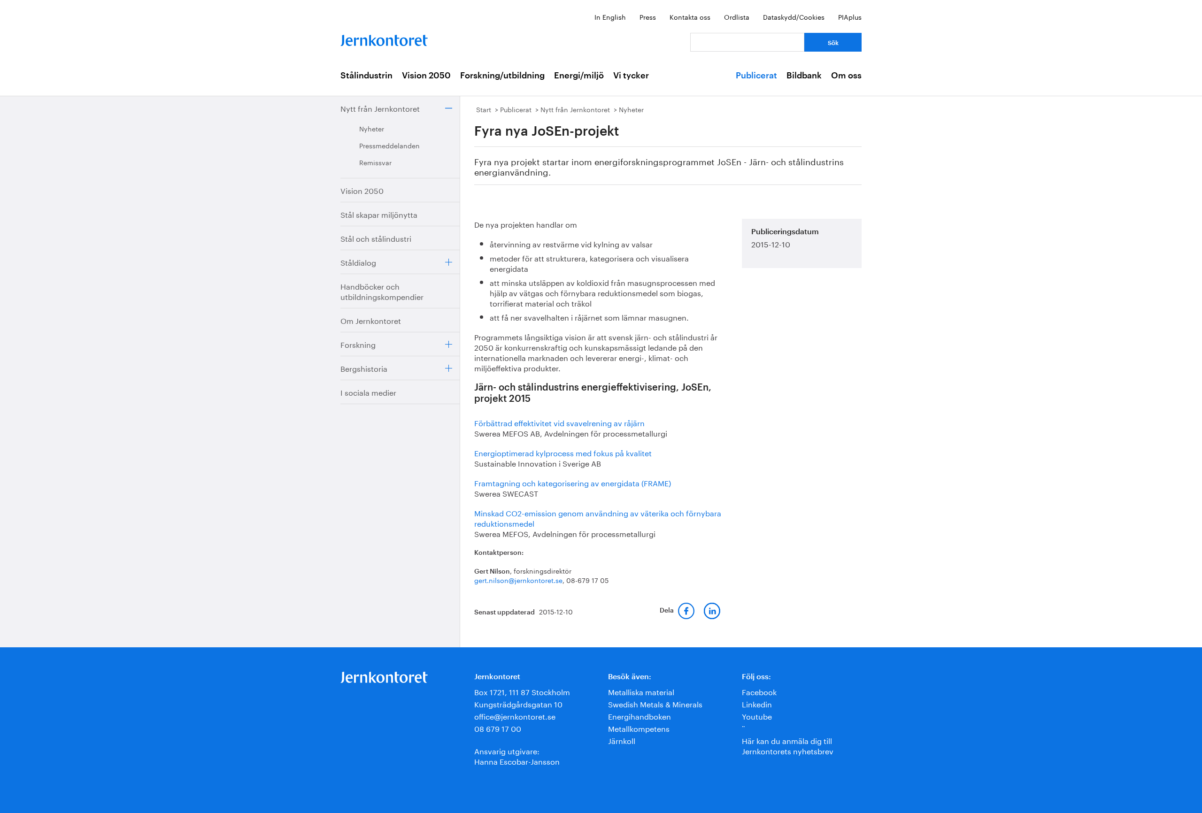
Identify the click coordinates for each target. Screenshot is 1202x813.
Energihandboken (639, 715)
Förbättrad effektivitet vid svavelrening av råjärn (559, 422)
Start (483, 109)
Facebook (759, 691)
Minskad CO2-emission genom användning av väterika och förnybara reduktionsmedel (597, 517)
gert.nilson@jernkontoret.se (518, 580)
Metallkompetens (639, 728)
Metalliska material (641, 691)
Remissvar (375, 162)
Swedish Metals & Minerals (655, 703)
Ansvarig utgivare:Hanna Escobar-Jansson (517, 755)
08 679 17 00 (497, 728)
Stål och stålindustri (375, 238)
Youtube (757, 715)
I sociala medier (368, 392)
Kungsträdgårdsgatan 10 (518, 703)
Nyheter (371, 128)
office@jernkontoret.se (514, 715)
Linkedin (757, 703)
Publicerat (756, 75)
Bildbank (804, 75)
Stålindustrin (366, 75)
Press (648, 16)
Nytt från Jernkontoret (380, 108)
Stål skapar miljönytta (378, 214)
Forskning (358, 344)
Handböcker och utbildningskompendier (382, 291)
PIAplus (850, 16)
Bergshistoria (363, 368)
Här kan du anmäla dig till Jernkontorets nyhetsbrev (787, 745)
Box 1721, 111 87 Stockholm (522, 691)
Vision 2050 (426, 75)
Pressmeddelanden (389, 145)
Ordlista (736, 16)
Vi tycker (631, 75)
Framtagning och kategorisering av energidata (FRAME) (572, 482)
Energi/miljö (579, 75)
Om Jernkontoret (370, 320)
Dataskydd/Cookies (793, 16)
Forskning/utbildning (502, 75)
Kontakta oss (690, 16)
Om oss (846, 75)
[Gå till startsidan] (384, 38)
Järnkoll (621, 740)
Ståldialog (358, 262)
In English (610, 16)
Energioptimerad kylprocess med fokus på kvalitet (563, 452)
